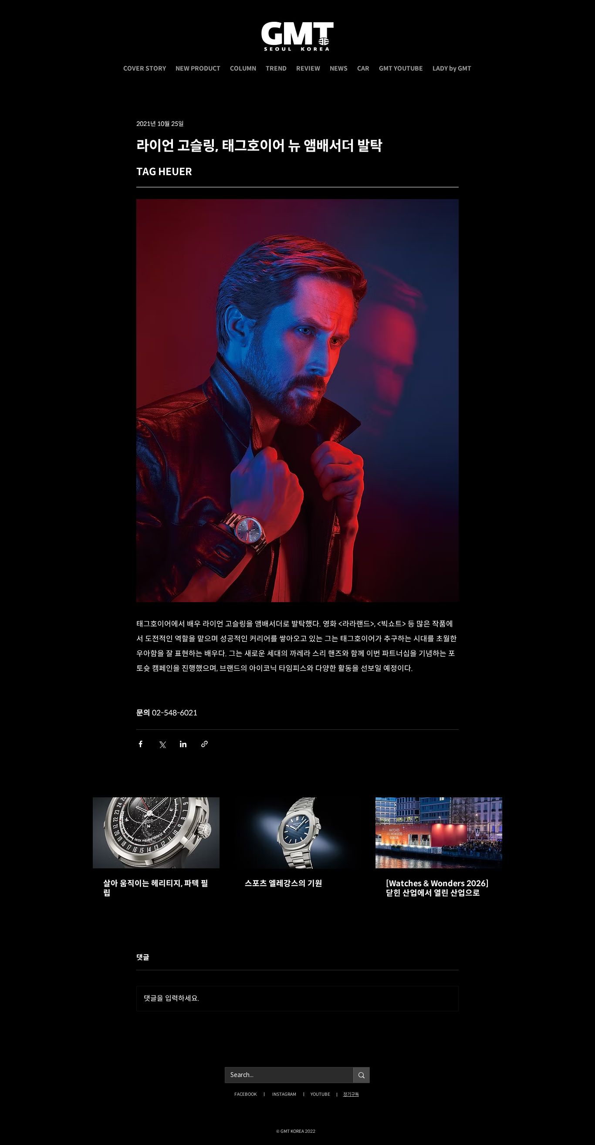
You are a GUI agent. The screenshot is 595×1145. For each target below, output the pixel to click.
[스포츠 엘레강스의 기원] (297, 833)
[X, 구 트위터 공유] (162, 744)
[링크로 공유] (204, 744)
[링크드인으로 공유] (183, 744)
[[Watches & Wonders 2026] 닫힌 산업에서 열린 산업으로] (438, 832)
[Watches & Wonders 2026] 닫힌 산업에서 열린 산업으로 (437, 888)
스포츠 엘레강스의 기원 (283, 883)
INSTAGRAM (284, 1094)
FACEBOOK (245, 1094)
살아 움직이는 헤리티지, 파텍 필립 (155, 888)
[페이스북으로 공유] (140, 744)
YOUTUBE (320, 1094)
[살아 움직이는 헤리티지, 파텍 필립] (156, 832)
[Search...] (361, 1075)
